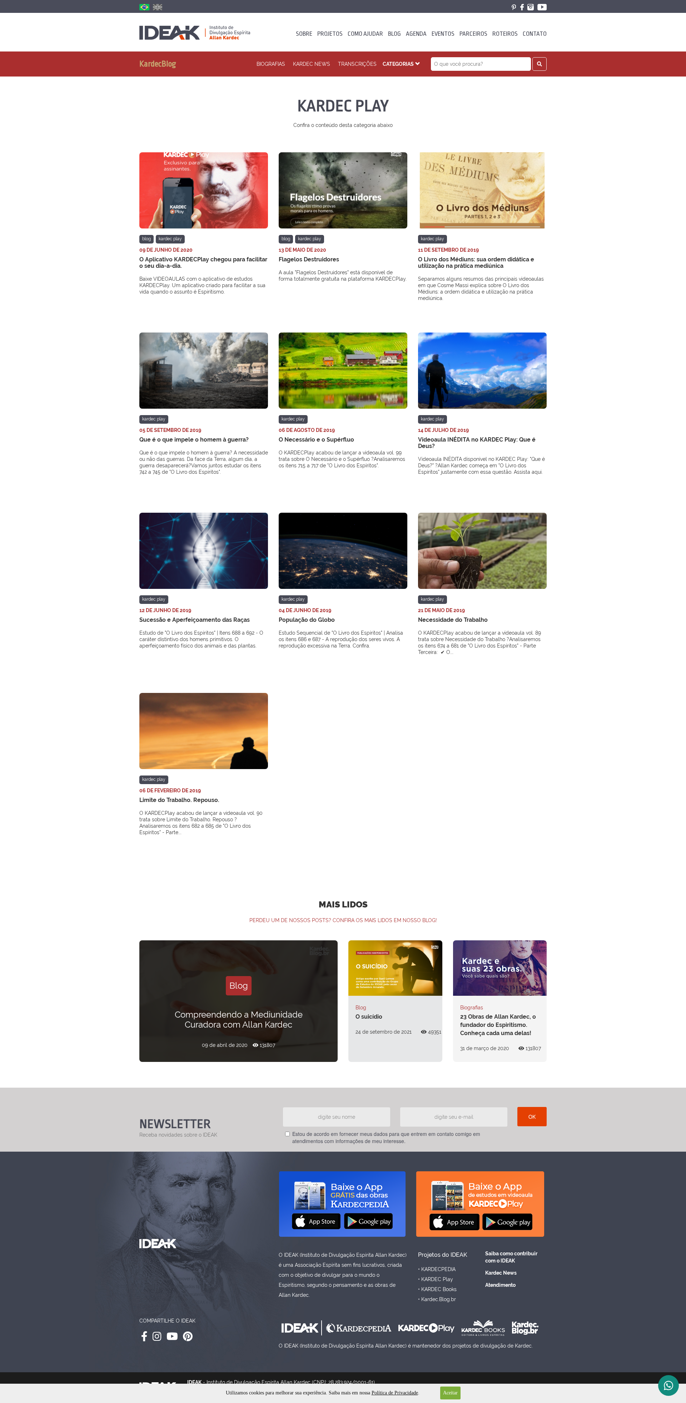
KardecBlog (157, 64)
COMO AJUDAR (365, 33)
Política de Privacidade (395, 1392)
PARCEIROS (473, 33)
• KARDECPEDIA (437, 1269)
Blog (146, 238)
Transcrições (357, 64)
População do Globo (307, 619)
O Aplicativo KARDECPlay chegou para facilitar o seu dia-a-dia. (203, 262)
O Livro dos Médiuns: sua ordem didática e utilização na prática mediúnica (476, 262)
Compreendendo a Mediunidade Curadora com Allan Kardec (239, 1019)
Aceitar (450, 1392)
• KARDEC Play (435, 1279)
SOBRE (304, 33)
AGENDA (416, 33)
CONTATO (535, 33)
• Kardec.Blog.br (437, 1299)
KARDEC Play (170, 238)
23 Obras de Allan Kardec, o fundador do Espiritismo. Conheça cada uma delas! (498, 1025)
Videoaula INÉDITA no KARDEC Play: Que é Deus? (477, 442)
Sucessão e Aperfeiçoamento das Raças (194, 619)
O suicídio (369, 1016)
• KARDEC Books (437, 1289)
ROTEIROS (505, 33)
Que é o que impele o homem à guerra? (194, 439)
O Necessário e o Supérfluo (316, 439)
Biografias (271, 64)
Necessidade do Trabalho (453, 619)
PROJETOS (330, 33)
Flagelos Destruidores (309, 259)
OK (532, 1116)
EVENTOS (443, 33)
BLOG (394, 33)
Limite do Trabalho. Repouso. (179, 800)
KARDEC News (311, 64)
